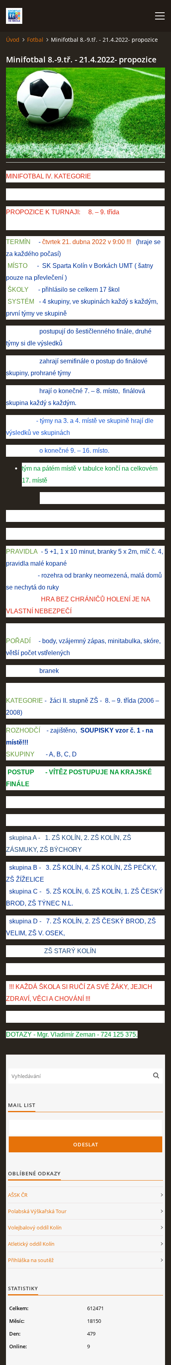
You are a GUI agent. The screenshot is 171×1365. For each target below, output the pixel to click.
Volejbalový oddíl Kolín (35, 1227)
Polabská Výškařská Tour (37, 1211)
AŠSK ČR (17, 1194)
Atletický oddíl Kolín (31, 1243)
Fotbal (35, 39)
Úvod (12, 39)
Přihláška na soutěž (31, 1260)
